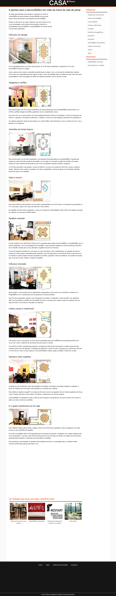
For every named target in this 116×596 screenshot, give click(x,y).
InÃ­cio (41, 565)
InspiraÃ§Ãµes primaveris (36, 521)
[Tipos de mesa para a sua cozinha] (18, 511)
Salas (89, 53)
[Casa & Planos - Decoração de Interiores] (62, 5)
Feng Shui (91, 39)
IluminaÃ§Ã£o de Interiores (96, 43)
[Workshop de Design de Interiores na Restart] (54, 511)
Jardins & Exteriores (94, 46)
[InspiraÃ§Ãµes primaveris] (36, 511)
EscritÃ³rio (91, 36)
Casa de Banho (92, 22)
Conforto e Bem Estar (94, 25)
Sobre (48, 565)
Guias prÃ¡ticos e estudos (96, 65)
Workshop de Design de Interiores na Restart (55, 522)
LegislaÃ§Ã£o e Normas (95, 62)
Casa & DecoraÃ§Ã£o (95, 18)
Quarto (90, 50)
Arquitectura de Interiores (96, 15)
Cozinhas (91, 29)
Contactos (74, 565)
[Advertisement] (68, 26)
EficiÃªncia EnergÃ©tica (95, 32)
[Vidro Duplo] (73, 511)
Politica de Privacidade (60, 565)
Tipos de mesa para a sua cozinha (18, 522)
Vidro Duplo (73, 521)
